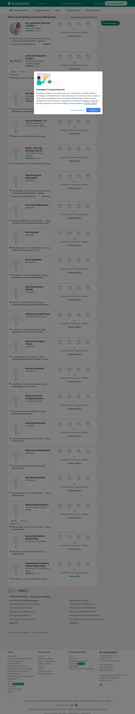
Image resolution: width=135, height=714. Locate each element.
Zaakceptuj (93, 110)
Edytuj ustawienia (77, 110)
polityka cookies (91, 103)
